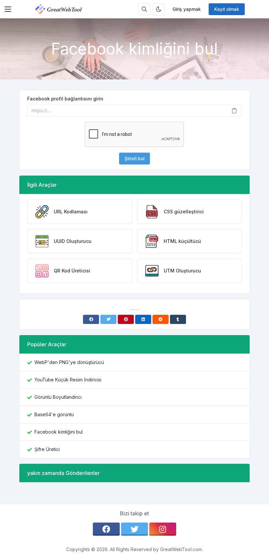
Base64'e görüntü (54, 414)
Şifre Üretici (47, 449)
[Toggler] (8, 9)
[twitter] (134, 529)
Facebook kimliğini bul (58, 432)
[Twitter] (108, 319)
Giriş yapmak (187, 9)
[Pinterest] (126, 319)
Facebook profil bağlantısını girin (65, 98)
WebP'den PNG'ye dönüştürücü (69, 362)
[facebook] (106, 529)
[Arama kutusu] (144, 9)
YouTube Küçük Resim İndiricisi (67, 379)
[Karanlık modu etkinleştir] (159, 9)
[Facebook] (91, 319)
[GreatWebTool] (65, 9)
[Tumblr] (178, 319)
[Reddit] (161, 319)
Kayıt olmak (226, 9)
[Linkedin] (143, 319)
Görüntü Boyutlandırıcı (58, 397)
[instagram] (162, 529)
